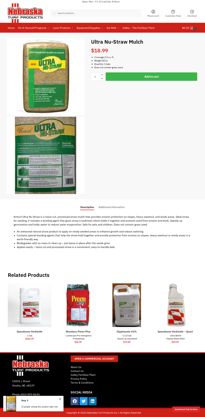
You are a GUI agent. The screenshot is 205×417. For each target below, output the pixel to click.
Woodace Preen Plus (78, 331)
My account (153, 15)
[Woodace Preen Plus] (78, 305)
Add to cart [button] (29, 345)
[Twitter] (84, 401)
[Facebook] (75, 401)
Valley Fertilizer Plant (83, 374)
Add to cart (151, 76)
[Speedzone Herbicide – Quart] (175, 305)
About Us (76, 367)
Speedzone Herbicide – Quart (175, 331)
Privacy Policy (79, 378)
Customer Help (173, 15)
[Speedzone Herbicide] (30, 305)
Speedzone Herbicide (29, 331)
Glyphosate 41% (127, 331)
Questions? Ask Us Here (186, 409)
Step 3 (24, 400)
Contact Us (77, 371)
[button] (189, 28)
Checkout (192, 15)
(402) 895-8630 (30, 394)
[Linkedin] (92, 401)
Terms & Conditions (82, 382)
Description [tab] (87, 207)
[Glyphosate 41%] (127, 305)
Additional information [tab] (112, 207)
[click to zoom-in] (45, 76)
